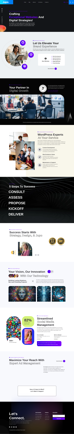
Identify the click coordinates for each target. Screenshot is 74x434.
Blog (29, 2)
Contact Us (46, 2)
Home (25, 2)
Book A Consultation (38, 414)
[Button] (72, 107)
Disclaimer (46, 414)
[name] (70, 2)
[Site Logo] (5, 2)
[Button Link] (63, 191)
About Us (34, 2)
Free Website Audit (38, 416)
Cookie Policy (47, 416)
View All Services (51, 68)
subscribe (59, 418)
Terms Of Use (47, 419)
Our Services (40, 2)
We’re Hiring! (37, 419)
